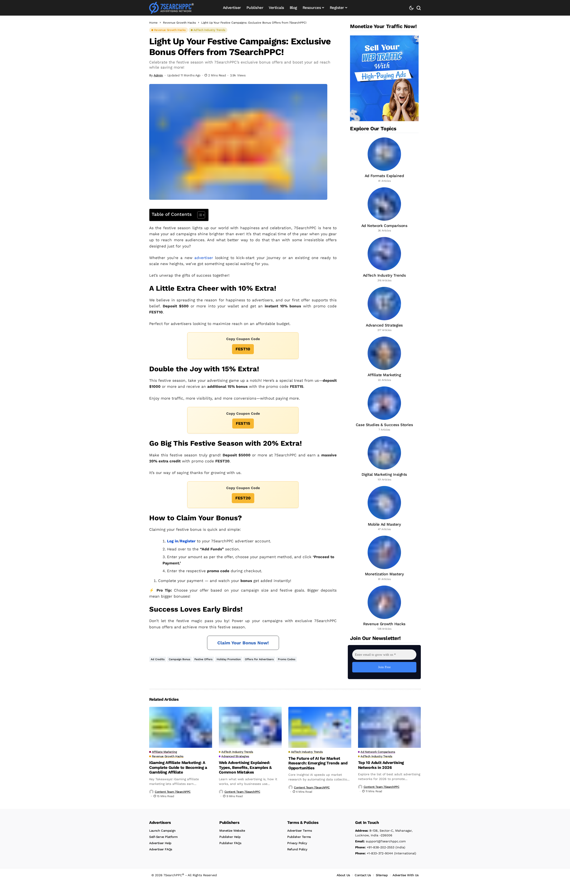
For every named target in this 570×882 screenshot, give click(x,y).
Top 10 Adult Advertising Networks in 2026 (381, 765)
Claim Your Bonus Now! (243, 642)
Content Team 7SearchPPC (173, 791)
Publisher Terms (299, 837)
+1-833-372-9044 (374, 853)
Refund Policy (297, 849)
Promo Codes (286, 659)
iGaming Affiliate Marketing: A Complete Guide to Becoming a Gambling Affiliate (178, 767)
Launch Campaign (162, 830)
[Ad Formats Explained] (384, 160)
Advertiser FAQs (160, 849)
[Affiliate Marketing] (384, 359)
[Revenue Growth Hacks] (384, 608)
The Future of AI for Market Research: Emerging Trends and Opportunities (318, 763)
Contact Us (363, 875)
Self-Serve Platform (163, 837)
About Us (343, 875)
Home (153, 22)
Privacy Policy (297, 843)
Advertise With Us (406, 875)
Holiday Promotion (229, 659)
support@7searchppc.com (380, 841)
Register (187, 541)
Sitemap (382, 875)
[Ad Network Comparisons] (384, 210)
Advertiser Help (160, 843)
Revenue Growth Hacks (179, 22)
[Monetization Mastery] (384, 558)
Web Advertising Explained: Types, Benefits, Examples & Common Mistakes (245, 767)
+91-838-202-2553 (374, 847)
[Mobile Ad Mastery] (384, 508)
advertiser (203, 257)
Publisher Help (229, 837)
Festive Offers (203, 659)
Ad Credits (158, 659)
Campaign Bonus (179, 659)
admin (158, 75)
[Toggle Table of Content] (199, 215)
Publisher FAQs (230, 843)
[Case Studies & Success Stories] (384, 409)
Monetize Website (232, 830)
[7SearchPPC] (171, 8)
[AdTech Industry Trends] (384, 259)
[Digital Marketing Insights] (384, 459)
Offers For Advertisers (259, 659)
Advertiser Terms (299, 830)
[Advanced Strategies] (384, 309)
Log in (172, 541)
